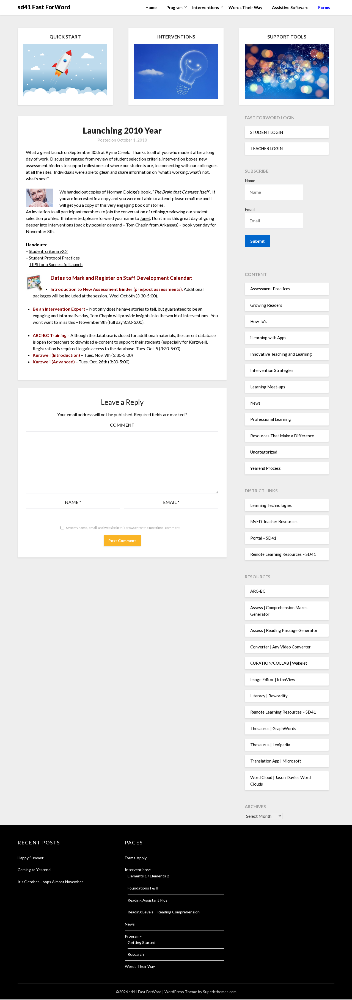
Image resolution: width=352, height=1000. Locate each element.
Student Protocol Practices (54, 257)
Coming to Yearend (34, 869)
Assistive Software (290, 7)
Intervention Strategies (271, 370)
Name (73, 502)
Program (174, 7)
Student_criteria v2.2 (48, 251)
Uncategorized (263, 451)
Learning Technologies (271, 505)
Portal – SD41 (263, 537)
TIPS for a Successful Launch (55, 264)
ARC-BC (257, 591)
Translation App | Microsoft (275, 760)
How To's (258, 321)
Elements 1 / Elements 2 (148, 876)
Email (171, 502)
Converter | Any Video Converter (280, 646)
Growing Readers (266, 305)
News (255, 402)
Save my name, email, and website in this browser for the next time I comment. (123, 528)
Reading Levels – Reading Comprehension (164, 912)
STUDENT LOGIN (266, 132)
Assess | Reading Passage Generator (284, 630)
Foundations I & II (143, 888)
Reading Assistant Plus (147, 900)
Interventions (205, 7)
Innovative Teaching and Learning (281, 354)
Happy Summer (30, 857)
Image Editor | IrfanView (272, 679)
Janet (145, 218)
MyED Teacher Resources (274, 521)
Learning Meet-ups (267, 386)
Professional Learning (270, 419)
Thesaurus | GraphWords (273, 728)
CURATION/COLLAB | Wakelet (278, 663)
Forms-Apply (136, 857)
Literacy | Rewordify (269, 695)
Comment (122, 424)
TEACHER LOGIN (266, 148)
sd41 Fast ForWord (44, 7)
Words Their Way (245, 7)
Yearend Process (265, 468)
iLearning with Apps (268, 337)
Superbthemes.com (220, 991)
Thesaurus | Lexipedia (270, 744)
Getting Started (141, 942)
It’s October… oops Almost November (50, 881)
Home (151, 7)
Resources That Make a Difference (282, 435)
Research (136, 954)
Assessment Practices (270, 288)
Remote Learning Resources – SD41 (283, 554)
